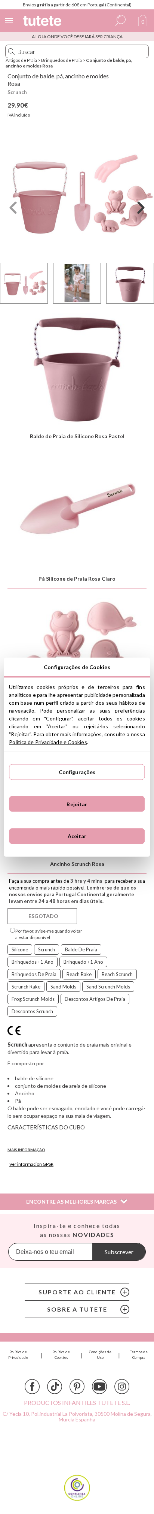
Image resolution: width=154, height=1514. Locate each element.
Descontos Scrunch (32, 1011)
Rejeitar (77, 804)
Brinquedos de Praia (61, 60)
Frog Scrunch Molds (33, 999)
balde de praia (81, 949)
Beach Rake (79, 974)
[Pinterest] (77, 1386)
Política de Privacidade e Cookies (48, 741)
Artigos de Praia (21, 60)
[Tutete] (43, 22)
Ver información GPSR (31, 1164)
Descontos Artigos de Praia (95, 999)
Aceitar (77, 836)
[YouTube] (99, 1386)
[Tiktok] (54, 1386)
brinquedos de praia (34, 974)
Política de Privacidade (18, 1354)
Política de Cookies (61, 1354)
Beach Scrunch (117, 974)
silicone (20, 949)
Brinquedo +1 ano (83, 962)
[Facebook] (32, 1386)
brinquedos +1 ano (32, 962)
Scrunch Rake (26, 987)
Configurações (77, 772)
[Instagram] (121, 1386)
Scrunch (17, 92)
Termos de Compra (139, 1354)
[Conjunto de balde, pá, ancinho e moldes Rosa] (77, 194)
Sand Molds (63, 987)
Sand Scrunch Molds (108, 987)
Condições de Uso (100, 1354)
